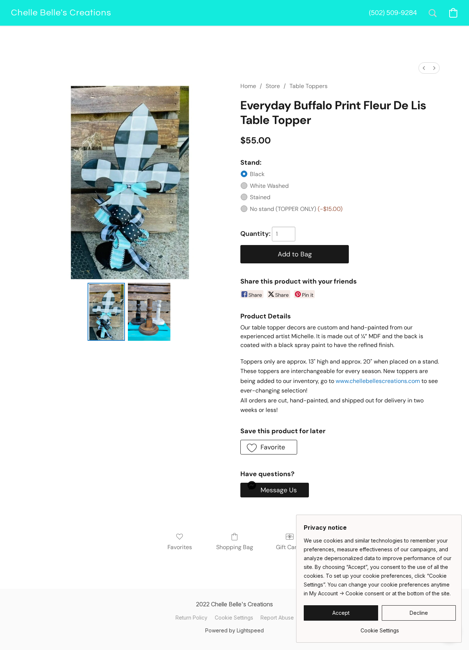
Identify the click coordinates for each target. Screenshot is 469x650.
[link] (380, 628)
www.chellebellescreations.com (378, 381)
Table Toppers (308, 86)
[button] (61, 13)
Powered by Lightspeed (234, 630)
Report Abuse (277, 617)
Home (248, 86)
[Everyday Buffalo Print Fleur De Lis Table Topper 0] (106, 312)
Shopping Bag (234, 547)
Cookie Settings (234, 617)
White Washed (269, 186)
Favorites (179, 547)
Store (273, 86)
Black (257, 174)
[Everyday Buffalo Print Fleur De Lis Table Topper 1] (149, 312)
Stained (260, 197)
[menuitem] (424, 68)
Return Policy (191, 617)
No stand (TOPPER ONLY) (296, 209)
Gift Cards (289, 547)
